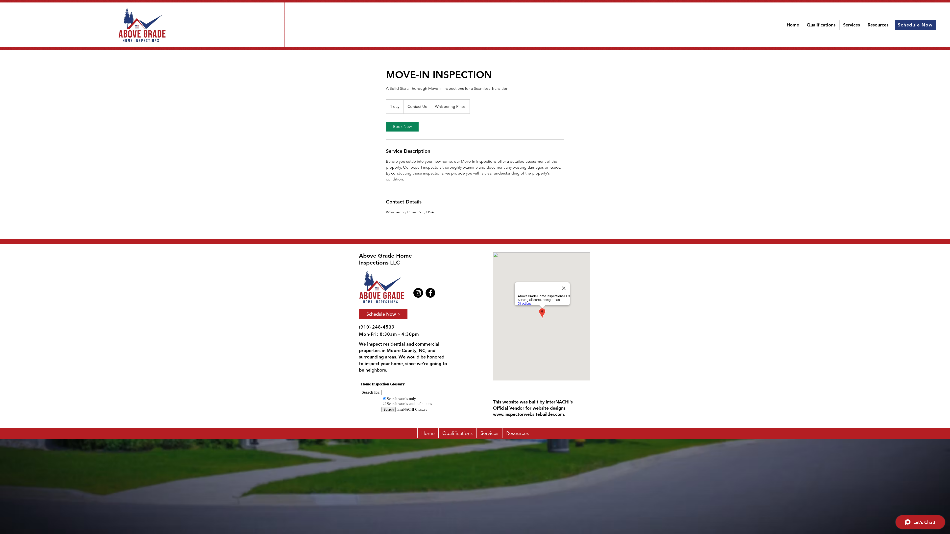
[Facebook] (430, 293)
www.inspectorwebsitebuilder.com (528, 414)
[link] (402, 127)
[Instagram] (418, 293)
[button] (878, 25)
